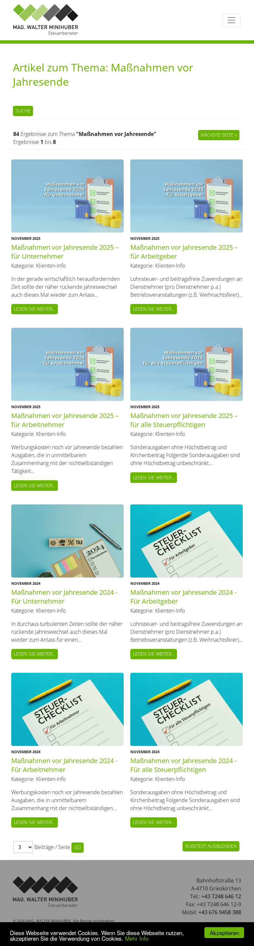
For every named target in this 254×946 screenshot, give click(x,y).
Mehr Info (136, 938)
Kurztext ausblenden (211, 846)
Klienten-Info (51, 265)
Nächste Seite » (219, 135)
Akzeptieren (224, 932)
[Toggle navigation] (231, 20)
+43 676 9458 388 (219, 912)
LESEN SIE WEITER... (34, 309)
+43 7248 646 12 (221, 896)
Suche (23, 111)
